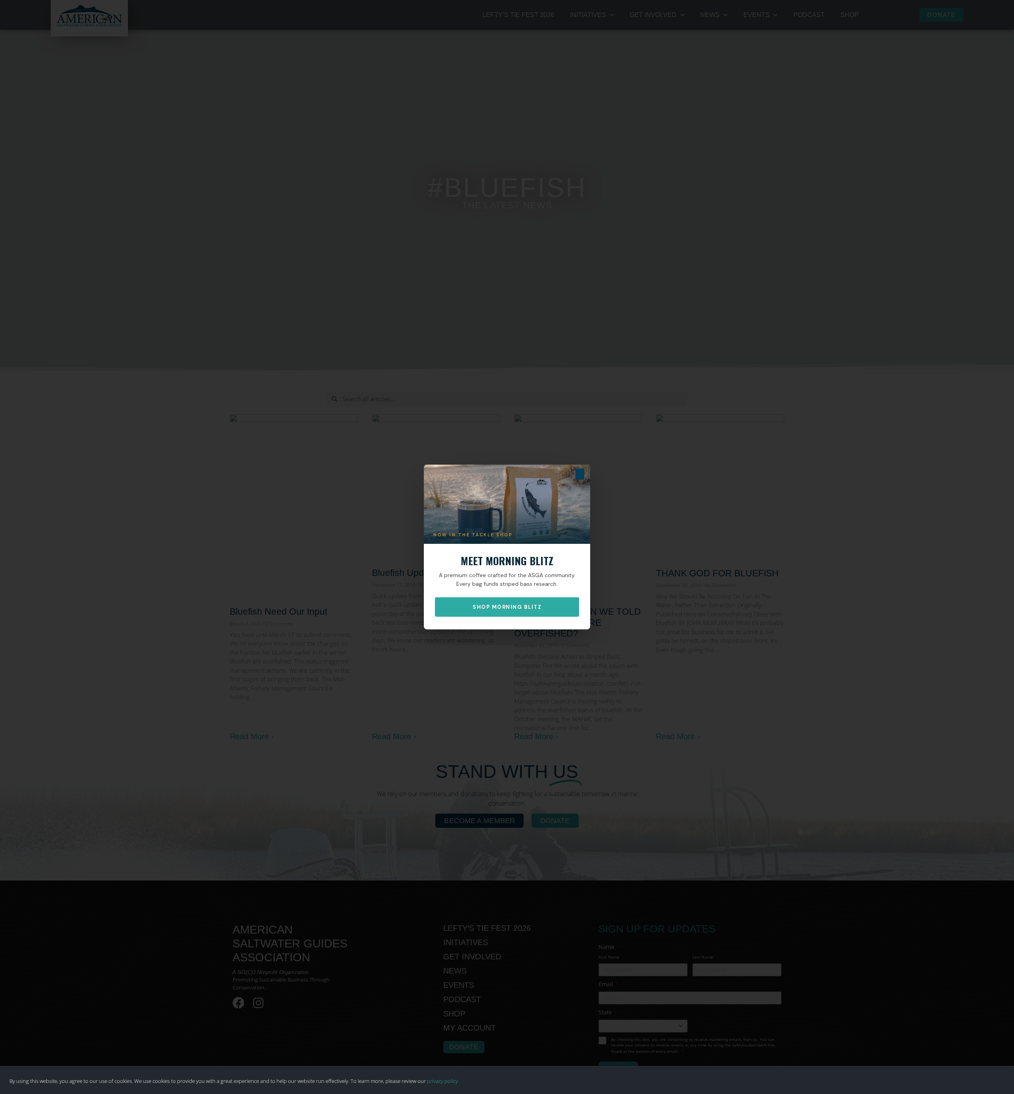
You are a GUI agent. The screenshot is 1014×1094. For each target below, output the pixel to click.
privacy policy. (443, 1080)
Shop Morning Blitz (507, 607)
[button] (580, 474)
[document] (507, 547)
